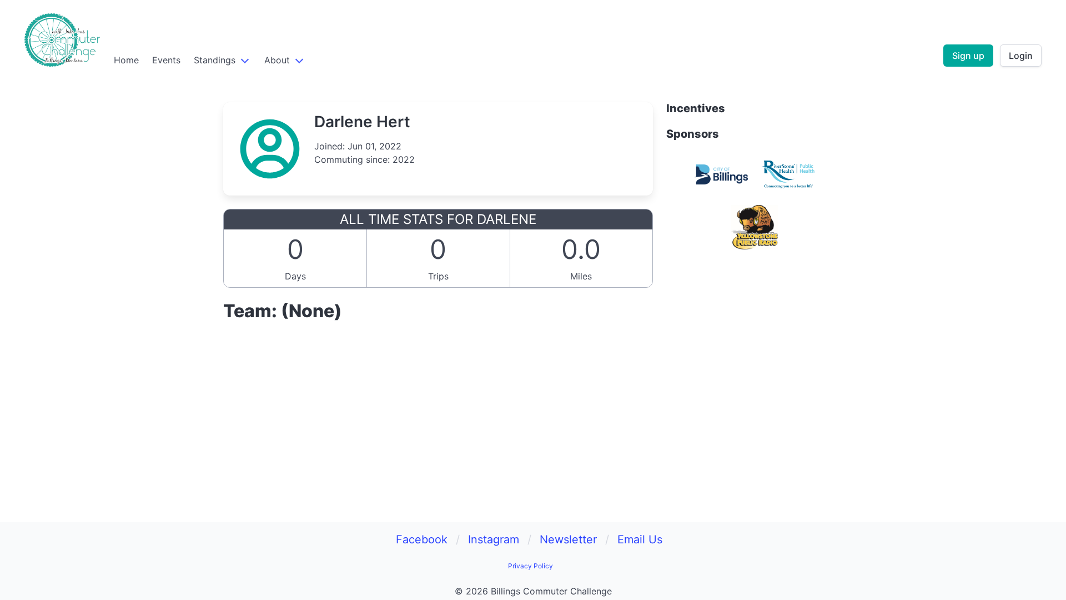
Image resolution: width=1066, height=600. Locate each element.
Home (126, 60)
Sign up (968, 55)
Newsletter (568, 539)
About (277, 60)
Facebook (421, 539)
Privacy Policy (530, 566)
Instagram (493, 539)
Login (1021, 55)
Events (166, 60)
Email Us (639, 539)
